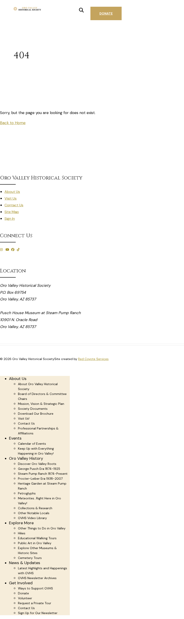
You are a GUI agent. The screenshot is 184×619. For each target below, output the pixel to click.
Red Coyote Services (93, 359)
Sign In (9, 218)
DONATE (106, 13)
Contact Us (13, 205)
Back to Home (13, 122)
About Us (12, 191)
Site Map (11, 211)
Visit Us (10, 198)
